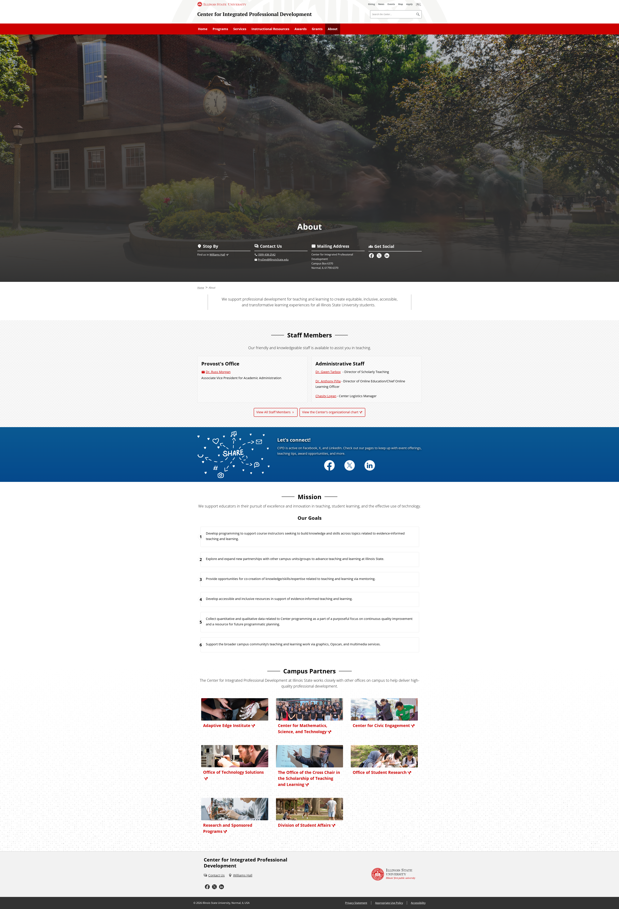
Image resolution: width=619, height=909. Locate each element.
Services (239, 29)
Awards (301, 29)
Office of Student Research (380, 772)
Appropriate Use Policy (389, 903)
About (333, 29)
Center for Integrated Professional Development (254, 14)
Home (202, 29)
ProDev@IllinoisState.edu (273, 259)
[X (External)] (379, 255)
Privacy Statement (356, 903)
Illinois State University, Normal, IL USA (226, 903)
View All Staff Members (273, 412)
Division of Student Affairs (304, 825)
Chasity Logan (325, 396)
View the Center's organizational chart (330, 412)
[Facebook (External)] (371, 255)
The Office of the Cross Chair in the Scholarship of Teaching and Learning (309, 778)
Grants (317, 29)
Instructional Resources (270, 29)
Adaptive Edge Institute (226, 725)
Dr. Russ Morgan (218, 372)
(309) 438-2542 (266, 254)
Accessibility (418, 903)
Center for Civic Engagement (381, 725)
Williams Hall (217, 254)
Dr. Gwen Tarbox (328, 372)
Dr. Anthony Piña (328, 381)
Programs (220, 29)
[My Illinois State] (418, 4)
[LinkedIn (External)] (387, 255)
